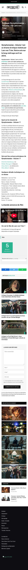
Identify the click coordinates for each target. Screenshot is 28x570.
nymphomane (5, 81)
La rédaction (4, 536)
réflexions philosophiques (15, 89)
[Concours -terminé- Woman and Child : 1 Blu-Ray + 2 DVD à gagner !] (6, 498)
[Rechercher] (23, 7)
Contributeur (8, 32)
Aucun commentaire (7, 34)
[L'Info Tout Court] (13, 7)
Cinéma (4, 19)
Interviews (3, 523)
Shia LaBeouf (5, 168)
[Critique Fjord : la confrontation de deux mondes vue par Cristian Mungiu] (14, 307)
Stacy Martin (5, 166)
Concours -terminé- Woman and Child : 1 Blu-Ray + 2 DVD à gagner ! (18, 498)
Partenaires (4, 543)
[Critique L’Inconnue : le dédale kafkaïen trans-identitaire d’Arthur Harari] (14, 286)
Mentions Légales (5, 548)
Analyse (3, 511)
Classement (4, 513)
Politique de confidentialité (8, 546)
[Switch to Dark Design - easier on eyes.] (25, 7)
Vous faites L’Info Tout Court (8, 541)
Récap (3, 525)
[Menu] (3, 7)
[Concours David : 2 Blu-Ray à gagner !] (6, 490)
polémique (4, 61)
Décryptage (4, 518)
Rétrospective (4, 528)
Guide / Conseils (5, 520)
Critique (3, 516)
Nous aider (14, 1)
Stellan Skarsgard (6, 164)
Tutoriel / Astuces (5, 530)
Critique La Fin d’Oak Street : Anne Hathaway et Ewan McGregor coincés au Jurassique (13, 338)
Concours (5, 483)
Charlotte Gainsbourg (7, 162)
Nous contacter (5, 539)
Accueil (3, 12)
